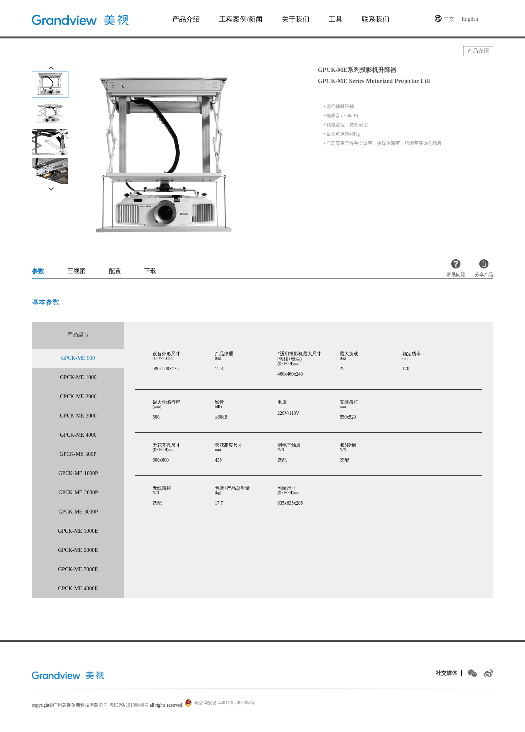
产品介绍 (186, 19)
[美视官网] (69, 675)
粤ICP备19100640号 (129, 705)
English (470, 19)
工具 (335, 19)
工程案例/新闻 (240, 19)
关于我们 (295, 19)
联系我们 (375, 19)
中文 (449, 19)
